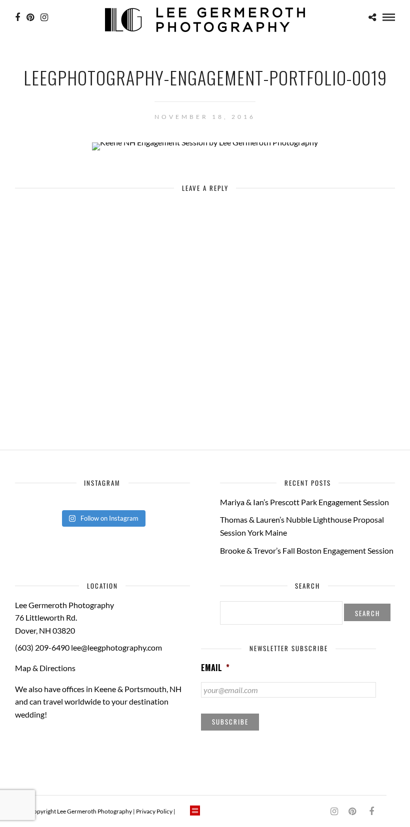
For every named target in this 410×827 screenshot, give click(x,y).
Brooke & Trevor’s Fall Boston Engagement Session (307, 550)
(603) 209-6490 (42, 647)
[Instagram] (44, 17)
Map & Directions (45, 668)
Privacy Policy (154, 811)
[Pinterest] (30, 17)
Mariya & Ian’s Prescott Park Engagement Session (304, 502)
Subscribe (230, 722)
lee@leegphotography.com (116, 647)
